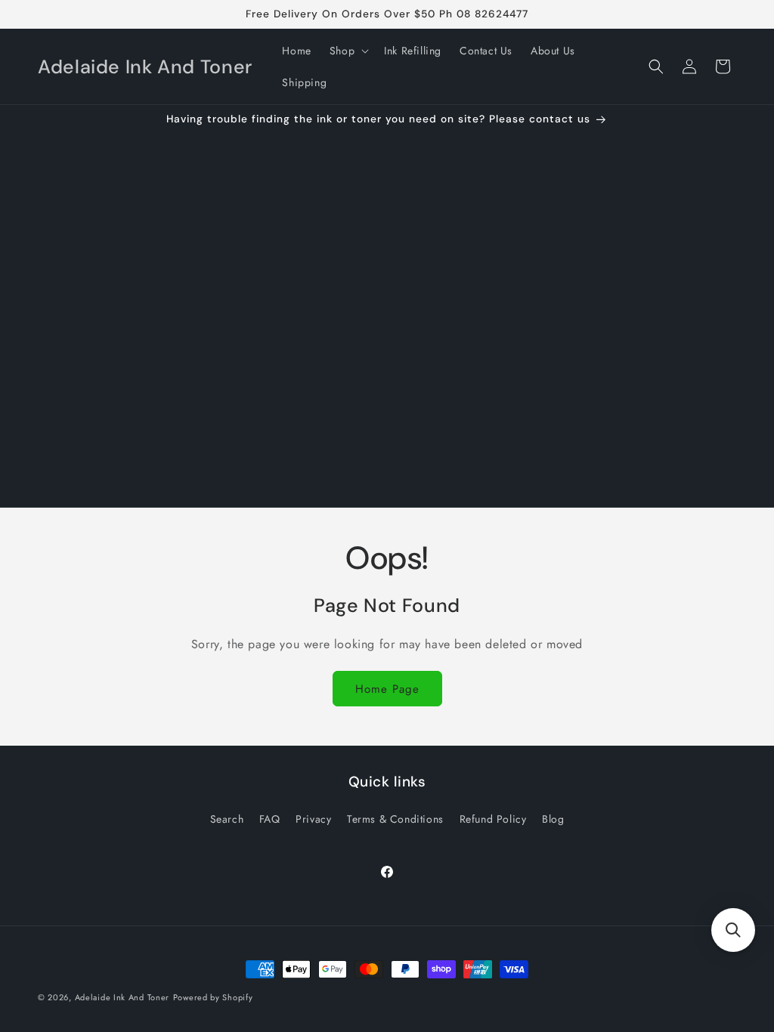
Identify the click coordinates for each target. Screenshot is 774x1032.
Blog (553, 819)
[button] (347, 50)
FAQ (269, 819)
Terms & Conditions (395, 819)
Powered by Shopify (213, 997)
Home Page (387, 689)
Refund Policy (493, 819)
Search (227, 819)
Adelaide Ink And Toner (122, 997)
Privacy (313, 819)
